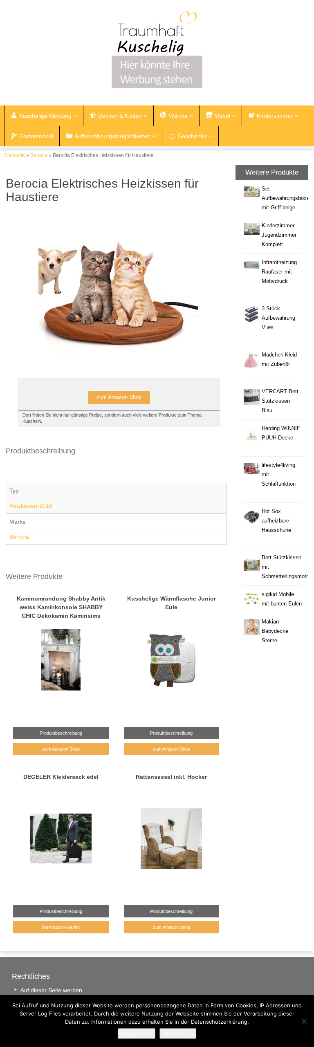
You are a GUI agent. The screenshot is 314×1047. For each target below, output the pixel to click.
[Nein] (304, 1021)
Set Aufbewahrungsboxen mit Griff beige (287, 198)
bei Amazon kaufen (61, 927)
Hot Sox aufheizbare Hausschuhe (276, 521)
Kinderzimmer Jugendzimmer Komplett (279, 235)
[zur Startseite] (157, 33)
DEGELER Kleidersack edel (61, 776)
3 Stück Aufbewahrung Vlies (278, 318)
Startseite (14, 155)
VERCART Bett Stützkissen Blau (280, 401)
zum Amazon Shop (61, 749)
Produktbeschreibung (61, 733)
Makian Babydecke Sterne (275, 631)
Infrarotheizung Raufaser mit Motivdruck (279, 272)
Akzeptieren (136, 1033)
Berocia (38, 155)
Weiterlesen (178, 1033)
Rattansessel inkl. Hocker (171, 776)
